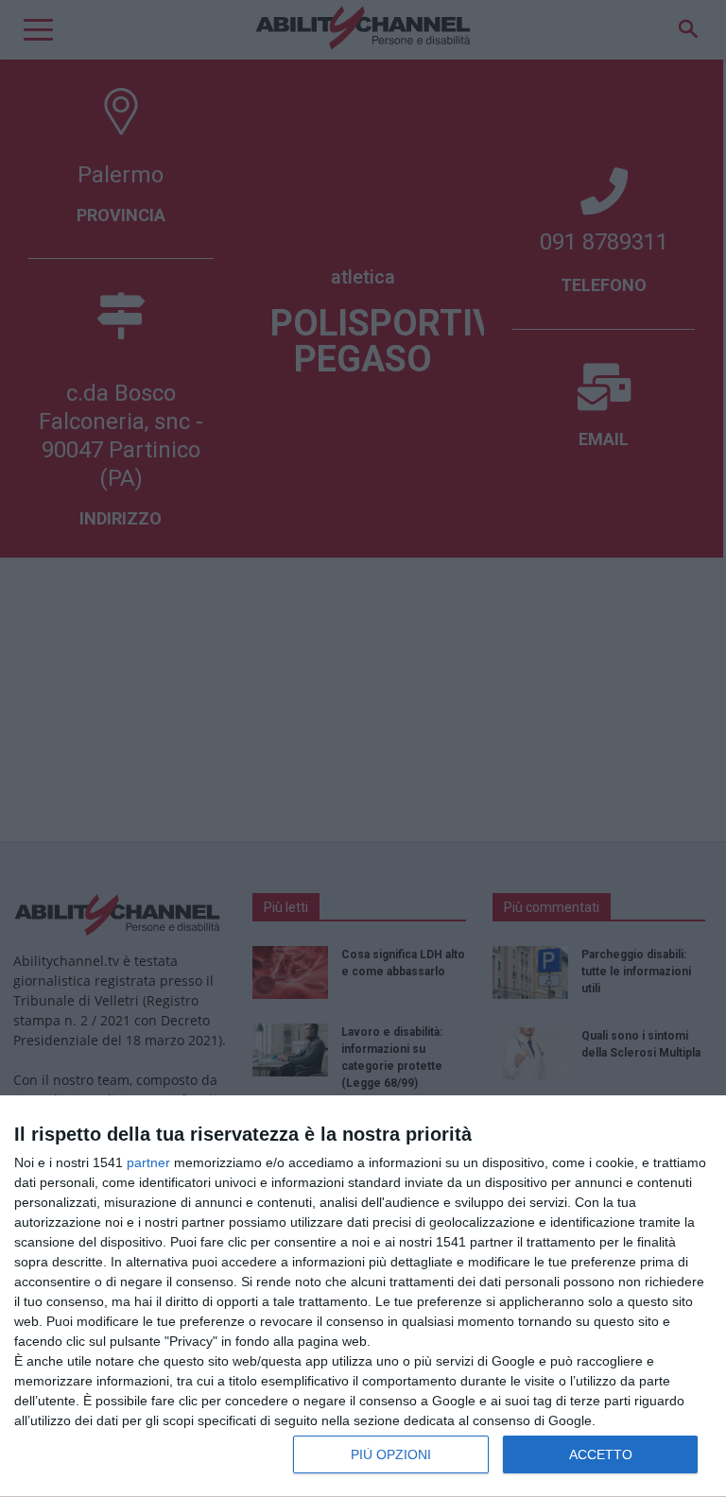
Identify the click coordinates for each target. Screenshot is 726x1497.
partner (148, 1162)
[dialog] (363, 1296)
